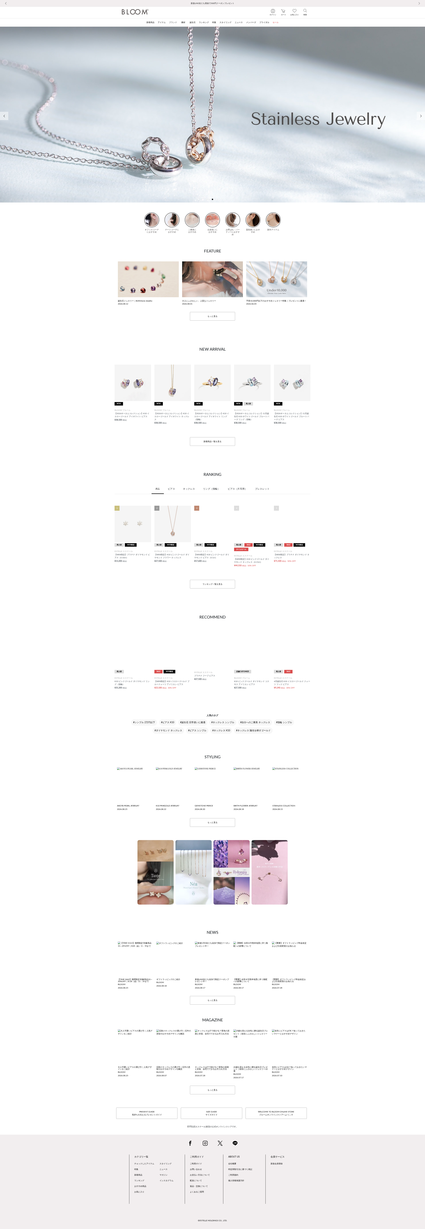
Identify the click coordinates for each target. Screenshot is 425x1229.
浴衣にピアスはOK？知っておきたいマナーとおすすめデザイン (289, 1068)
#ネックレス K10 (221, 730)
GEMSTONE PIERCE (204, 806)
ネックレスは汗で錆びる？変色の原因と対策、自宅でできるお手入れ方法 (212, 1068)
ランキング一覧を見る (212, 584)
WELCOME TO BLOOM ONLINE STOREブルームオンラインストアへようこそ (276, 1113)
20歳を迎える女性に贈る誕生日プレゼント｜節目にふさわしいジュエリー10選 (250, 1069)
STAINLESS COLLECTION (283, 806)
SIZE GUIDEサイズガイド (211, 1113)
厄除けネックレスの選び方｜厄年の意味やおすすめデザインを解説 (173, 1068)
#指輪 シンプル (284, 722)
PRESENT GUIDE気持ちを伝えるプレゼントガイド (147, 1113)
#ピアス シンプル (197, 730)
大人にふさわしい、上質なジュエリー (199, 301)
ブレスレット (262, 489)
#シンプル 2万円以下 (144, 722)
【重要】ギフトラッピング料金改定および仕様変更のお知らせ (289, 980)
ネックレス (189, 489)
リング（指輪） (211, 489)
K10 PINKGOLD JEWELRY (167, 806)
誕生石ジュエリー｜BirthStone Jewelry (135, 301)
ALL (158, 489)
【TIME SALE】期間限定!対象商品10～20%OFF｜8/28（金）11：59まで (135, 980)
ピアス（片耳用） (237, 489)
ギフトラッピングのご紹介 (168, 979)
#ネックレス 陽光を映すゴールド (253, 730)
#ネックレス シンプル (222, 722)
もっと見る (212, 316)
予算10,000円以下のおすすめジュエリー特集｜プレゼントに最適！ (276, 301)
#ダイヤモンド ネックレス (168, 730)
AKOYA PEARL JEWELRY (128, 806)
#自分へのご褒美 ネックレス (255, 722)
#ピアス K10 (167, 722)
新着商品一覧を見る (212, 442)
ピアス (171, 489)
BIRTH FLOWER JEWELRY (245, 806)
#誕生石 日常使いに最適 (192, 722)
